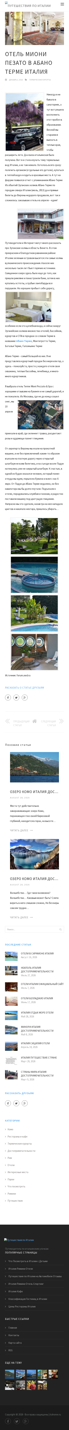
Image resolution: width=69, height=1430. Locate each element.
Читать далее (19, 830)
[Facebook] (8, 697)
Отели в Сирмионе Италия (37, 953)
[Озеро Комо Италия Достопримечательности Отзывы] (34, 766)
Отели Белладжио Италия (37, 998)
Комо (10, 1129)
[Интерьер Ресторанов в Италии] (20, 1385)
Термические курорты (40, 79)
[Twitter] (16, 697)
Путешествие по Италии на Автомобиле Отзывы (35, 1276)
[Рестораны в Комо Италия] (42, 1374)
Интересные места (18, 1172)
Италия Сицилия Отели (35, 1043)
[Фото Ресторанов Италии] (42, 1385)
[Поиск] (60, 929)
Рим (10, 1157)
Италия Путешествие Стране (39, 1057)
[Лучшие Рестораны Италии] (9, 1385)
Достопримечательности (21, 1150)
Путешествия (15, 1200)
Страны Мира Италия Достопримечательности (37, 1073)
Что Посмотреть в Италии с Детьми (28, 1261)
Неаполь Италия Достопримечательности (37, 969)
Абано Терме (24, 341)
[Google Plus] (25, 697)
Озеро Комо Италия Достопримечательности (34, 878)
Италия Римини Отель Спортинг (26, 1283)
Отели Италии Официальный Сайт (42, 984)
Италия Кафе (15, 1291)
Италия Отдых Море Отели (37, 1012)
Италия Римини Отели (20, 1268)
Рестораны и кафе (17, 1136)
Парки (11, 1179)
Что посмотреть (16, 1186)
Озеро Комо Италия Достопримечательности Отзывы (34, 791)
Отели (11, 1165)
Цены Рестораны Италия (22, 1306)
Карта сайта (15, 1342)
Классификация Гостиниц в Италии (27, 1299)
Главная (12, 1327)
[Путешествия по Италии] (28, 6)
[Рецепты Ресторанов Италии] (53, 1374)
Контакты (13, 1335)
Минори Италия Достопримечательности (37, 1028)
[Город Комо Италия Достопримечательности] (31, 1374)
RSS (10, 1350)
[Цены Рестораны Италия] (31, 1385)
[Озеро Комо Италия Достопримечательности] (34, 853)
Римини (12, 1193)
